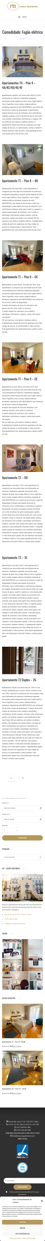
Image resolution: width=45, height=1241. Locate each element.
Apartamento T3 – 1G (14, 557)
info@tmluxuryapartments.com (15, 923)
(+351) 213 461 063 (15, 1124)
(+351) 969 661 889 (11, 919)
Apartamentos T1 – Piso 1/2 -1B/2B (13, 1042)
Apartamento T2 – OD (15, 477)
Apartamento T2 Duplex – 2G (19, 679)
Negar (22, 1228)
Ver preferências (22, 1234)
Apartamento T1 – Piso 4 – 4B (20, 180)
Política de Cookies (15, 1238)
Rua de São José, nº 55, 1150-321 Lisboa (18, 914)
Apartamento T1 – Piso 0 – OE (19, 378)
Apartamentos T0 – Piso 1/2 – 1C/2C (14, 1089)
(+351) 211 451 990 (31, 1124)
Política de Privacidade (28, 1238)
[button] (42, 1201)
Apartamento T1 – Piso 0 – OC (20, 276)
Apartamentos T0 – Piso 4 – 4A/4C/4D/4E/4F (19, 85)
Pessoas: (5, 825)
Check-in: (5, 803)
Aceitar (22, 1222)
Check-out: (6, 814)
